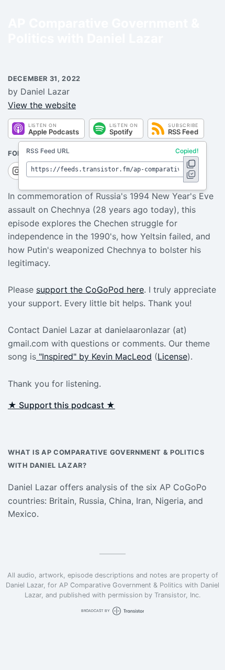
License (172, 356)
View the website (42, 105)
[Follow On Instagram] (17, 171)
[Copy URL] (191, 169)
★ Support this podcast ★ (61, 405)
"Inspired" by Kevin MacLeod (94, 356)
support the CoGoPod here (90, 289)
